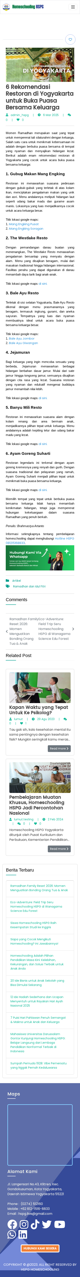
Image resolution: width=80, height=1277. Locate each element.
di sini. (43, 284)
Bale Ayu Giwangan (23, 343)
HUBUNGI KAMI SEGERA (40, 1248)
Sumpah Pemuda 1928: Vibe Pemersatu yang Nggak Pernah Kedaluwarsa (38, 1065)
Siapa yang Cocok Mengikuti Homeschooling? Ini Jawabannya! (34, 941)
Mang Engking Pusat (24, 224)
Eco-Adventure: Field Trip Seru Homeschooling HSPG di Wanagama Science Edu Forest (36, 906)
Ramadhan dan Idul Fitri (29, 586)
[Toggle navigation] (73, 7)
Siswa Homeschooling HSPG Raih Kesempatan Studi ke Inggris (33, 925)
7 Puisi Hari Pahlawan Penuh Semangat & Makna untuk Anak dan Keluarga (38, 1020)
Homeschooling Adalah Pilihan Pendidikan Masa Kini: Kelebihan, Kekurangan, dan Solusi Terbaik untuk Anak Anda (37, 962)
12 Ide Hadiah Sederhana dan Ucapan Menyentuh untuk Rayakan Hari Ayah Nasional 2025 (36, 1001)
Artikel (16, 581)
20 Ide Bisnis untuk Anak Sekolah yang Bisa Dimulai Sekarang (37, 983)
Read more (58, 748)
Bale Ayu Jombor (21, 338)
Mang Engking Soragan (26, 229)
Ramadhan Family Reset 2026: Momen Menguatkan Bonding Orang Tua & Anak (39, 888)
